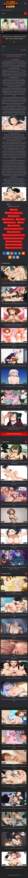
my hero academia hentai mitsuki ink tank (14, 238)
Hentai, (20, 71)
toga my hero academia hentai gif (14, 247)
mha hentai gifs (21, 219)
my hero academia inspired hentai (14, 244)
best (16, 106)
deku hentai (14, 209)
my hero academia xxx (14, 225)
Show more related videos (14, 433)
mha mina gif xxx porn (10, 222)
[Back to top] (23, 874)
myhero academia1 (16, 204)
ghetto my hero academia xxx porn (14, 212)
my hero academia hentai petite (14, 241)
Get (16, 63)
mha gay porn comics (9, 219)
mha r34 (21, 222)
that (25, 103)
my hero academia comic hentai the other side (14, 234)
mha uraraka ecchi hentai (14, 231)
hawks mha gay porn (14, 215)
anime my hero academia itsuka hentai (14, 228)
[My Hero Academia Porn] (11, 5)
